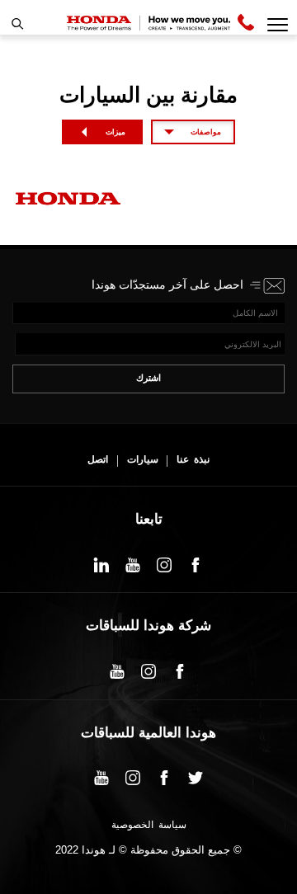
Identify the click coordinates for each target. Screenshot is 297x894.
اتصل (97, 459)
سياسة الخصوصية (148, 825)
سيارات (142, 459)
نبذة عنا (193, 459)
